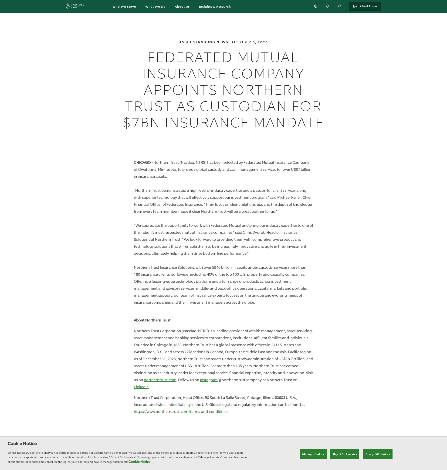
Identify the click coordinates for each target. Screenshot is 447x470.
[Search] (339, 6)
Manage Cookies (313, 454)
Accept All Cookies (378, 454)
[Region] (316, 6)
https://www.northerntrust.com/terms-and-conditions (180, 411)
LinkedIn (141, 386)
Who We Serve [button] (124, 6)
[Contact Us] (327, 6)
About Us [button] (182, 6)
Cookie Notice (139, 461)
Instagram (209, 379)
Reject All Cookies (345, 454)
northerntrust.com (160, 379)
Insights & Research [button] (215, 6)
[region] (223, 453)
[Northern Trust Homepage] (76, 6)
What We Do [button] (155, 6)
